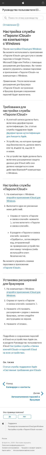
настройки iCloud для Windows (25, 49)
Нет (24, 417)
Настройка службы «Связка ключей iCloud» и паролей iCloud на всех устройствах (21, 349)
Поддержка (12, 423)
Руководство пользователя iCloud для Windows (25, 426)
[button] (3, 3)
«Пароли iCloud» (12, 267)
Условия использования (10, 448)
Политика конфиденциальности (13, 445)
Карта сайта (6, 450)
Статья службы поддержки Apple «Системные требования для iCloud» (22, 368)
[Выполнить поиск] (5, 18)
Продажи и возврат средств (31, 448)
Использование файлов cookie (23, 450)
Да (10, 417)
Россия (4, 438)
